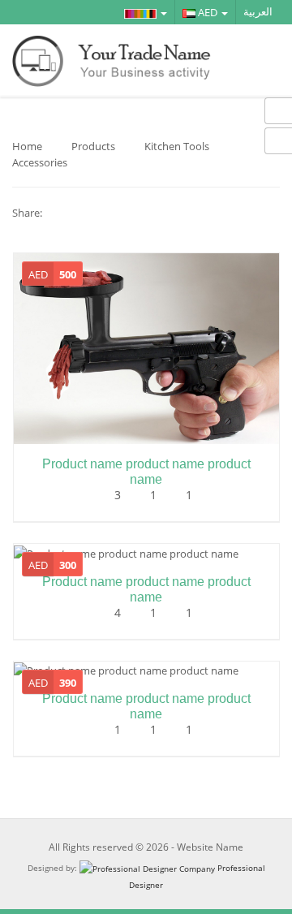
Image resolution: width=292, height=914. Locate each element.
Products (93, 146)
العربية (258, 12)
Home (27, 146)
